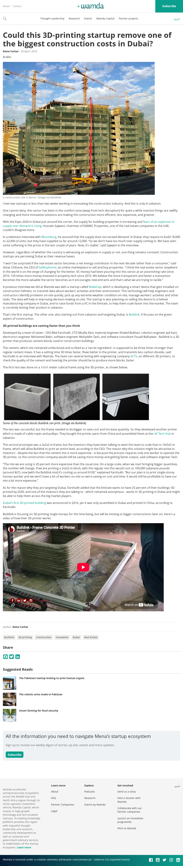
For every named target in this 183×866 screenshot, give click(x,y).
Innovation (62, 637)
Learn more (24, 847)
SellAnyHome (47, 267)
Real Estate (90, 637)
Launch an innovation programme (130, 820)
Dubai (76, 637)
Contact (17, 6)
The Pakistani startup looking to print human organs (51, 678)
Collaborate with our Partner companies (129, 809)
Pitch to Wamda (126, 828)
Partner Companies (62, 804)
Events (88, 18)
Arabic (7, 57)
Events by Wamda (95, 804)
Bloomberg (48, 237)
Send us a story (126, 791)
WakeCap (95, 287)
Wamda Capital (105, 18)
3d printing (25, 637)
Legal (54, 811)
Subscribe (169, 6)
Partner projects (128, 18)
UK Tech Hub (162, 434)
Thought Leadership (52, 18)
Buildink (134, 314)
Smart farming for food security (38, 710)
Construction (43, 637)
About (6, 6)
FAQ (53, 798)
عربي (177, 18)
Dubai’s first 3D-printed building (24, 503)
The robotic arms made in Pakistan (40, 694)
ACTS (133, 356)
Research (74, 18)
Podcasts (89, 791)
